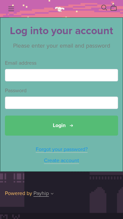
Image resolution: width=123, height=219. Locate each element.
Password (16, 91)
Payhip (41, 193)
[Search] (104, 8)
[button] (52, 194)
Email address (20, 63)
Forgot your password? (62, 149)
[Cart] (116, 8)
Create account (61, 160)
